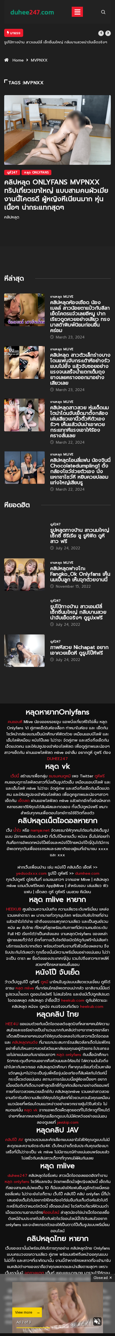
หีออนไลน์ (51, 1212)
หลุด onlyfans (69, 1055)
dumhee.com (87, 873)
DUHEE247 (57, 759)
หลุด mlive (25, 988)
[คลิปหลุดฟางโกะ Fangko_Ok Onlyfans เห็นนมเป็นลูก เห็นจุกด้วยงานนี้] (24, 574)
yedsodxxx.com (31, 873)
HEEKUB (13, 909)
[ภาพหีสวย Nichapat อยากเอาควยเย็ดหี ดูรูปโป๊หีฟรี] (24, 650)
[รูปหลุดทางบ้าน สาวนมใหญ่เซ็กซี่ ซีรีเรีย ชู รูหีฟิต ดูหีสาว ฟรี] (24, 536)
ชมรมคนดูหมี (60, 776)
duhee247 (17, 1176)
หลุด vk (31, 1110)
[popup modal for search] (103, 12)
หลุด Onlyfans (36, 172)
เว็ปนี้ (15, 776)
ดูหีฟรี (100, 776)
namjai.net (40, 830)
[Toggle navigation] (77, 12)
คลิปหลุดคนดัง (25, 1042)
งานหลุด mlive (61, 296)
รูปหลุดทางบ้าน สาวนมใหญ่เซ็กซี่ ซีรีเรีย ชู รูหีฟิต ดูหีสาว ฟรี (79, 535)
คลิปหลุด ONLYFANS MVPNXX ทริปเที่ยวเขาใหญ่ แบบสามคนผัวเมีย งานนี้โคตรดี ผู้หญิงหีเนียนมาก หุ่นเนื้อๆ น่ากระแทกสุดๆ (56, 194)
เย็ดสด (24, 801)
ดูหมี (44, 982)
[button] (101, 33)
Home (18, 60)
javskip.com (67, 1122)
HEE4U (12, 1024)
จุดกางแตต (34, 1273)
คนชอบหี (15, 722)
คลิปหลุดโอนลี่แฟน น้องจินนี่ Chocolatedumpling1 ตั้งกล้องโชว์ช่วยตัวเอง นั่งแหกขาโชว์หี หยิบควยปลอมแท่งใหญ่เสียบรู (80, 471)
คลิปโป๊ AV (14, 1140)
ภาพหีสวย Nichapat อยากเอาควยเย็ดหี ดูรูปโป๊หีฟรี (79, 650)
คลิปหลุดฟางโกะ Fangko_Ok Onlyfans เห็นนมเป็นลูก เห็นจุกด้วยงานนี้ (80, 574)
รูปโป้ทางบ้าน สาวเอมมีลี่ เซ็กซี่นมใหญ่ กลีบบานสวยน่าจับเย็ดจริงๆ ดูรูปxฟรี (78, 612)
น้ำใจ (17, 830)
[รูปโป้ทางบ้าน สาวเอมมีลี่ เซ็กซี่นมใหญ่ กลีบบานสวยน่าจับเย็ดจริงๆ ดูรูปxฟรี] (24, 612)
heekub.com (72, 1000)
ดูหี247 (12, 172)
